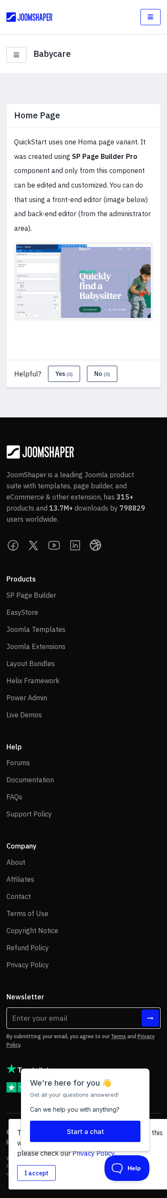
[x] (34, 545)
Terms (118, 1036)
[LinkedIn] (75, 545)
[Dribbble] (95, 545)
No (102, 374)
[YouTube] (54, 545)
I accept (36, 1173)
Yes (64, 374)
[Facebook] (13, 545)
